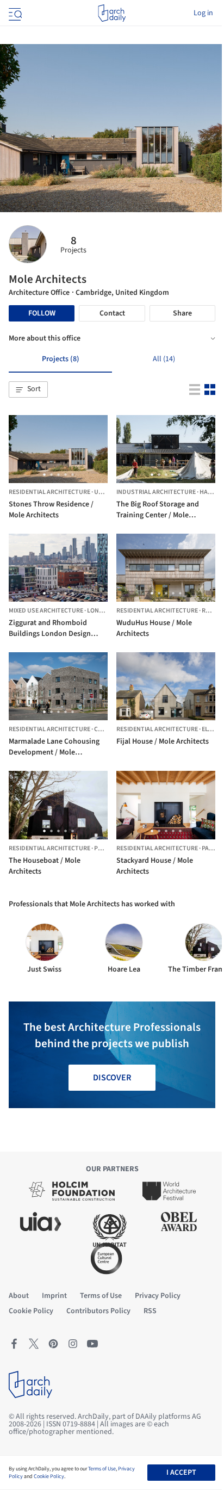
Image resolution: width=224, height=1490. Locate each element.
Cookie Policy (49, 1476)
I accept (181, 1472)
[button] (28, 389)
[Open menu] (14, 13)
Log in (203, 13)
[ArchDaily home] (112, 13)
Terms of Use (102, 1469)
